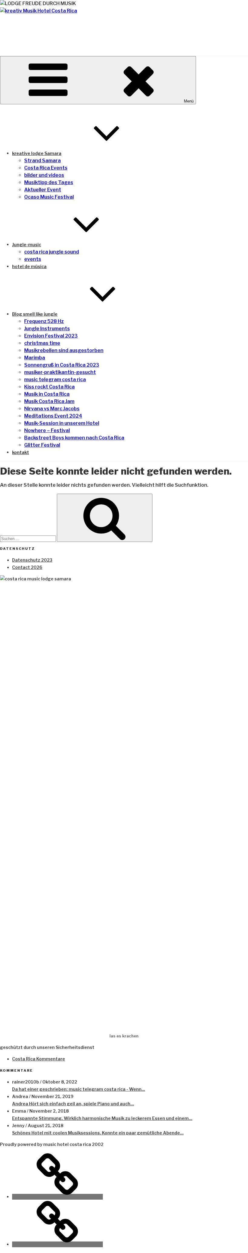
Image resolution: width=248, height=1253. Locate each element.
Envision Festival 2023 (51, 336)
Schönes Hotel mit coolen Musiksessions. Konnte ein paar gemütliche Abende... (98, 1132)
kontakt (20, 452)
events (32, 259)
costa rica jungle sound (51, 252)
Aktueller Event (42, 190)
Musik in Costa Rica (47, 394)
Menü (189, 101)
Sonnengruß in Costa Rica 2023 (61, 365)
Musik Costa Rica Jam (49, 401)
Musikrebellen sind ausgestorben (63, 350)
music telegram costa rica (55, 379)
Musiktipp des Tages (48, 182)
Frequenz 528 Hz (44, 321)
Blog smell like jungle (34, 314)
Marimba (34, 358)
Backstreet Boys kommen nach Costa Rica (74, 438)
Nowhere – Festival (47, 430)
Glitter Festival (42, 445)
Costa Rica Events (45, 168)
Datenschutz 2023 (32, 560)
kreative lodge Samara (36, 153)
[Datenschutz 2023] (57, 1197)
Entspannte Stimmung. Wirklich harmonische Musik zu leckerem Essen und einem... (102, 1118)
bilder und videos (44, 175)
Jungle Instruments (47, 328)
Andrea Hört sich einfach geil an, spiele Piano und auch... (73, 1103)
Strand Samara (42, 160)
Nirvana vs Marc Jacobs (52, 409)
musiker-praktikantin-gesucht (60, 372)
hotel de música (29, 266)
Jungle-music (26, 244)
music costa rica (60, 29)
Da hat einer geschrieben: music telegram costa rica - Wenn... (78, 1089)
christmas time (42, 343)
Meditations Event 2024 (53, 416)
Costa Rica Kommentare (38, 1058)
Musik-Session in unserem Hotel (61, 423)
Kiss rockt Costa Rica (49, 387)
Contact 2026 (27, 567)
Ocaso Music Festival (49, 197)
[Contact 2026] (57, 1244)
